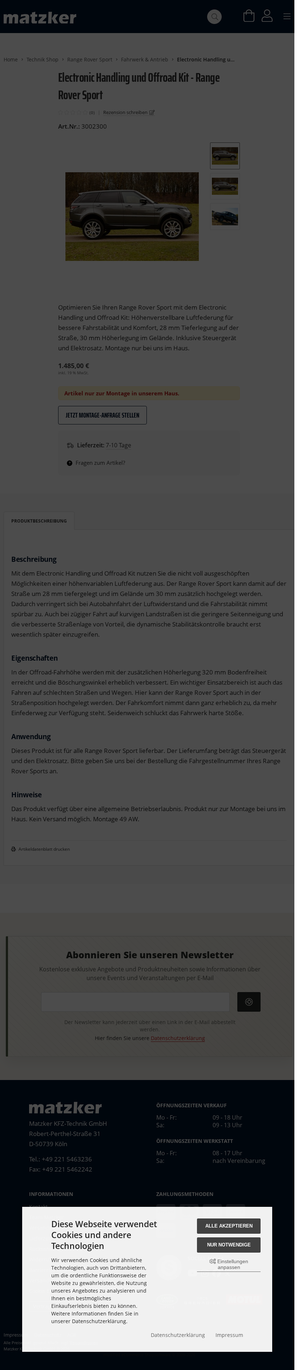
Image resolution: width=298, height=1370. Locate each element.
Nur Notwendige (229, 1245)
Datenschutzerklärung (178, 1334)
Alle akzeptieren (229, 1226)
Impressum (229, 1334)
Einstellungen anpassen (232, 1264)
